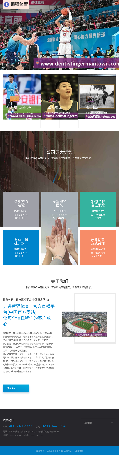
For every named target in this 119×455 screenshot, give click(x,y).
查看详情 (11, 388)
